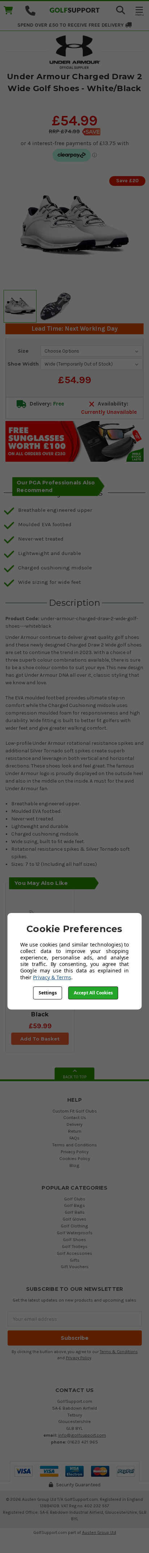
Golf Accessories (74, 1253)
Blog (74, 1165)
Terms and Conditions (74, 1144)
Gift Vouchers (75, 1266)
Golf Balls (75, 1212)
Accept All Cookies (93, 993)
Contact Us (74, 1117)
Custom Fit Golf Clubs (74, 1111)
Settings (48, 993)
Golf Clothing (74, 1225)
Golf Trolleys (75, 1246)
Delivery (74, 1124)
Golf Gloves (74, 1219)
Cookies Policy (74, 1158)
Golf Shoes (74, 1239)
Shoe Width (23, 364)
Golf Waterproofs (75, 1232)
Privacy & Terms (52, 977)
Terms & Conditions (119, 1352)
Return (74, 1131)
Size (23, 351)
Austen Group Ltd (99, 1532)
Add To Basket (40, 1039)
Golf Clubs (74, 1198)
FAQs (74, 1138)
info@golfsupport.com (82, 1435)
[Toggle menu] (139, 11)
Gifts (75, 1260)
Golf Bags (74, 1205)
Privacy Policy (75, 1151)
